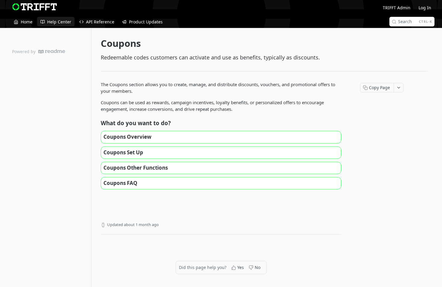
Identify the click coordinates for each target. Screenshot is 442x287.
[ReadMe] (51, 51)
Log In (425, 8)
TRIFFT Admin (396, 8)
